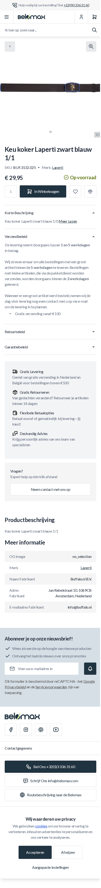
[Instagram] (26, 730)
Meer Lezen (68, 221)
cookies (41, 826)
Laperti (57, 167)
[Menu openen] (6, 16)
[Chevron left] (10, 46)
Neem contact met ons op (50, 489)
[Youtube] (56, 730)
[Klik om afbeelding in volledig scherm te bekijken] (91, 46)
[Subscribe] (90, 669)
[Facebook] (11, 730)
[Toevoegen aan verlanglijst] (75, 191)
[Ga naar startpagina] (31, 17)
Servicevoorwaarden (51, 687)
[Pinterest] (41, 730)
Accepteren (35, 852)
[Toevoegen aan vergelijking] (90, 191)
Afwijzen (68, 852)
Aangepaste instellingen (50, 867)
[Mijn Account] (81, 16)
